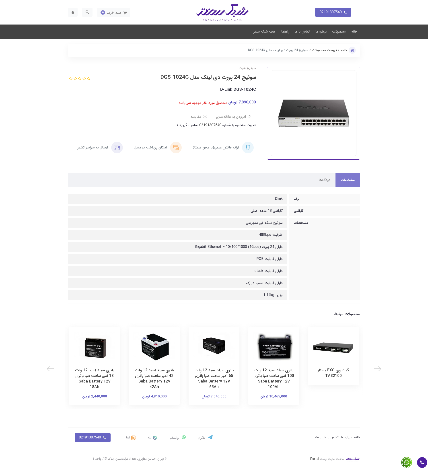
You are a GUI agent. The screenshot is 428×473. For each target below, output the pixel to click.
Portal (314, 459)
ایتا (128, 437)
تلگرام (202, 437)
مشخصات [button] (348, 180)
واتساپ (174, 437)
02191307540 (209, 125)
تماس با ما (302, 31)
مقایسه (196, 116)
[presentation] (377, 368)
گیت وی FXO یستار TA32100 (333, 373)
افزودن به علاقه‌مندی (231, 116)
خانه (354, 31)
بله (150, 437)
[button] (113, 12)
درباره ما (321, 31)
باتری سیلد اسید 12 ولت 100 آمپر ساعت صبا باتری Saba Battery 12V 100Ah (273, 379)
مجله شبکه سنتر (264, 31)
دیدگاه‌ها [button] (324, 180)
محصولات (339, 31)
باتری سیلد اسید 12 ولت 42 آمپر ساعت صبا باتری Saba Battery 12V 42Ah (154, 379)
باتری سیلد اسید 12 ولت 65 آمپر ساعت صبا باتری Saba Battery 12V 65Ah (214, 379)
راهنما (285, 31)
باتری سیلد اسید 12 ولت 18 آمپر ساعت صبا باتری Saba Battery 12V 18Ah (94, 379)
